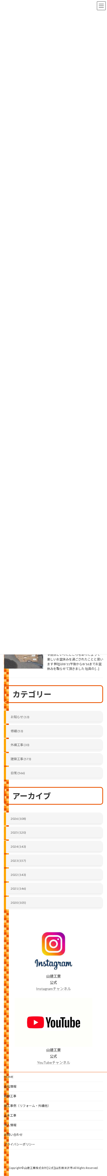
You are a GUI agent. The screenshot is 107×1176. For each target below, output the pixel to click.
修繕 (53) (17, 731)
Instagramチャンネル (53, 982)
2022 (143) (18, 874)
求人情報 (10, 1125)
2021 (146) (18, 888)
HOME (9, 1077)
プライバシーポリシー (19, 1144)
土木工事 (10, 1115)
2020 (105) (18, 903)
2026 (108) (18, 818)
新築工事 (10, 1096)
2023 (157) (18, 861)
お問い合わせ (13, 1135)
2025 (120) (18, 832)
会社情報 (10, 1086)
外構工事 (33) (20, 745)
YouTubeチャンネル (53, 1056)
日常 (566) (18, 773)
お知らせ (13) (20, 717)
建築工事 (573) (21, 759)
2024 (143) (18, 846)
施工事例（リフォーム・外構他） (27, 1106)
